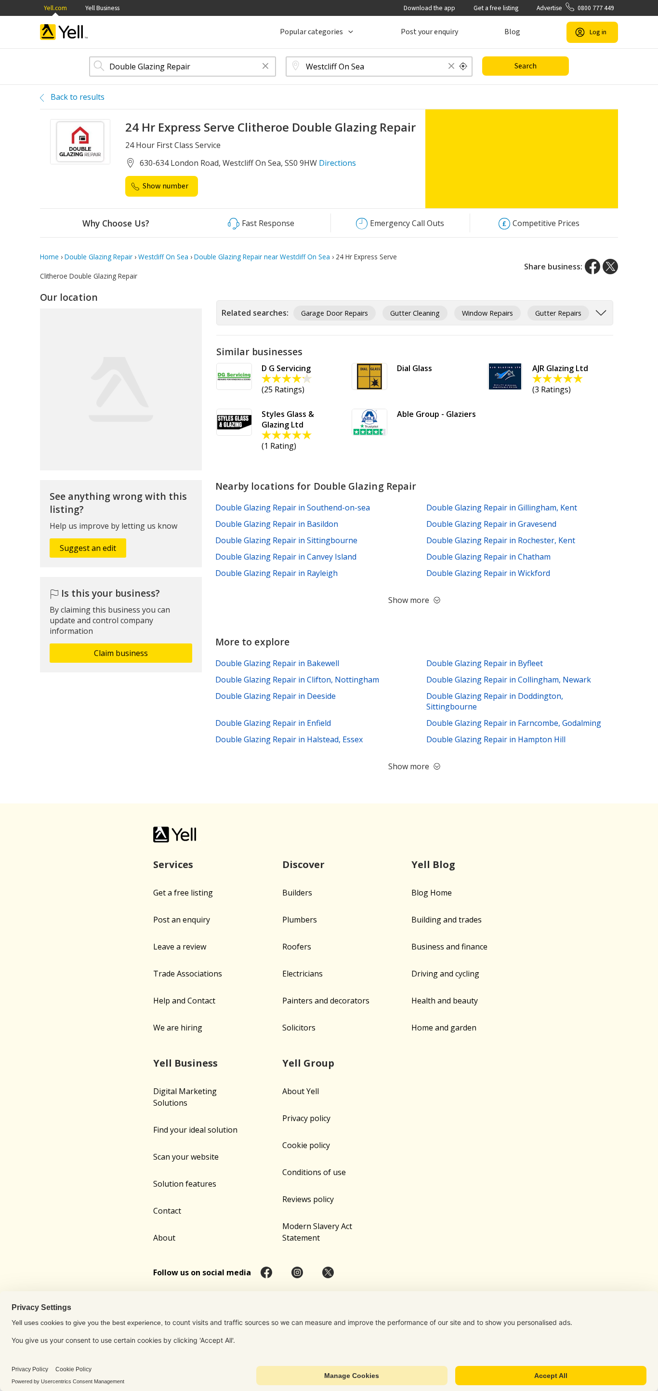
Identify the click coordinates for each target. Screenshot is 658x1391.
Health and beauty (444, 1000)
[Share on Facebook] (592, 266)
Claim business (121, 653)
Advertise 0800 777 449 (575, 8)
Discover (303, 864)
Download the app (429, 8)
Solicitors (299, 1027)
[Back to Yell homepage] (64, 32)
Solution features (184, 1183)
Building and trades (446, 919)
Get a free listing (496, 8)
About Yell (300, 1091)
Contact (167, 1210)
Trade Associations (187, 973)
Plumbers (299, 919)
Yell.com (55, 8)
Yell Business (102, 8)
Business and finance (449, 946)
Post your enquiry (429, 32)
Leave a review (179, 946)
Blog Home (431, 892)
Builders (297, 892)
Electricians (302, 973)
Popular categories (311, 32)
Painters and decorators (325, 1000)
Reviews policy (308, 1199)
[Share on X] (610, 266)
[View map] (121, 389)
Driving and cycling (445, 973)
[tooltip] (463, 66)
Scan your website (186, 1156)
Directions (337, 163)
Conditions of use (314, 1172)
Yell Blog (433, 864)
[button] (265, 66)
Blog (512, 32)
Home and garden (443, 1027)
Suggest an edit (88, 548)
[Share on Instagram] (297, 1272)
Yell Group (308, 1063)
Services (173, 864)
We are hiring (177, 1027)
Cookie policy (306, 1145)
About (164, 1237)
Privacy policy (306, 1118)
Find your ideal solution (195, 1129)
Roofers (296, 946)
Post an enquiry (181, 919)
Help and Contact (184, 1000)
